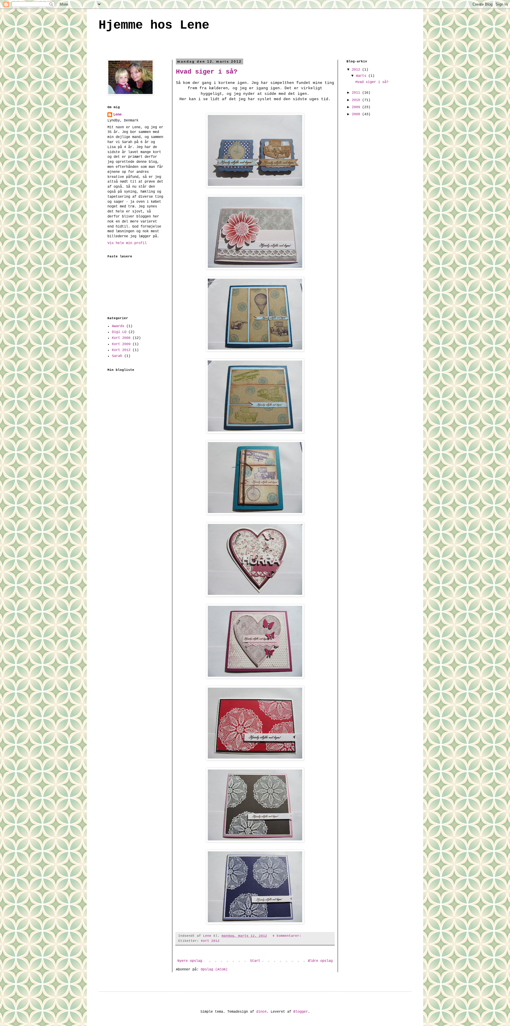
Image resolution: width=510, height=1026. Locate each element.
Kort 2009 (121, 344)
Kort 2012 (210, 941)
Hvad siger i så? (206, 72)
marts (362, 76)
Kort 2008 (121, 338)
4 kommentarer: (287, 936)
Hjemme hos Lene (154, 25)
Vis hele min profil (127, 243)
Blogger (300, 1012)
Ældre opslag (320, 961)
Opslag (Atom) (214, 969)
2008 (357, 114)
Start (255, 961)
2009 (357, 107)
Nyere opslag (189, 961)
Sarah (117, 356)
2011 (357, 93)
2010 (357, 100)
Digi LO (119, 332)
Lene (117, 115)
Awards (118, 326)
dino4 (261, 1012)
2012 (357, 70)
